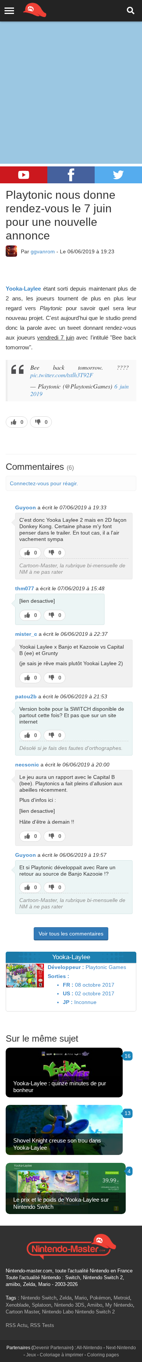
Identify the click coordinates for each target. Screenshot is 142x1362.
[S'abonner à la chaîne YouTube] (23, 174)
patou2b (26, 696)
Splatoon (41, 1305)
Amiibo (94, 1305)
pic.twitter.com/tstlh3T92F (61, 375)
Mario (81, 1298)
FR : (68, 985)
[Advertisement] (71, 74)
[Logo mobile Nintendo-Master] (24, 9)
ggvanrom (43, 251)
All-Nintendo (89, 1347)
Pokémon (100, 1298)
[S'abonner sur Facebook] (71, 174)
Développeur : (66, 967)
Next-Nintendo (121, 1347)
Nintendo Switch (38, 1298)
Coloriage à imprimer (61, 1354)
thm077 (24, 588)
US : (68, 993)
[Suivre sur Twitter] (118, 174)
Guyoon (25, 507)
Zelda (65, 1298)
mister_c (26, 634)
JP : (68, 1002)
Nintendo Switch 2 (95, 1312)
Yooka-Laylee (23, 288)
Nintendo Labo (57, 1312)
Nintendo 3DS (69, 1305)
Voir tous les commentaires (71, 934)
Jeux (31, 1354)
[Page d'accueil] (71, 1245)
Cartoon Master (22, 1312)
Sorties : (58, 976)
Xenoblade (17, 1305)
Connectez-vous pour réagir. (44, 483)
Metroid (122, 1298)
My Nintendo (119, 1305)
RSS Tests (42, 1325)
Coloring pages (103, 1354)
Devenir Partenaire (52, 1347)
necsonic (27, 765)
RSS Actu (16, 1325)
